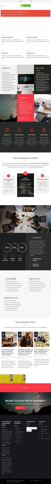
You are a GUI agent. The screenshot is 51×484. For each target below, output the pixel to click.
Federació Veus (18, 437)
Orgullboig (17, 442)
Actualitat (13, 356)
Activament (18, 440)
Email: (27, 426)
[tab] (38, 238)
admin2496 (5, 356)
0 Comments (6, 358)
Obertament (18, 435)
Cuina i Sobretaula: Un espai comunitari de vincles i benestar (41, 351)
